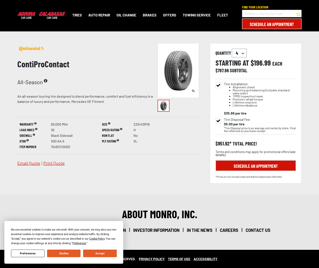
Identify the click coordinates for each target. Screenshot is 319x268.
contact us (258, 230)
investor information (156, 230)
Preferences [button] (79, 243)
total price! (244, 143)
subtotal (238, 70)
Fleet (222, 15)
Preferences (28, 253)
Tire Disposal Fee (237, 119)
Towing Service (197, 15)
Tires (77, 15)
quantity (223, 53)
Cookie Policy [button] (97, 238)
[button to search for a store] (298, 13)
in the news (199, 230)
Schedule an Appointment (272, 24)
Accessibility (205, 259)
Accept (100, 253)
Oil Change (126, 15)
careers (229, 230)
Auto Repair (99, 15)
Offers (169, 15)
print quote (54, 163)
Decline (63, 253)
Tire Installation (257, 94)
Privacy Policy (152, 259)
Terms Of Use (179, 259)
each (277, 63)
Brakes (149, 15)
